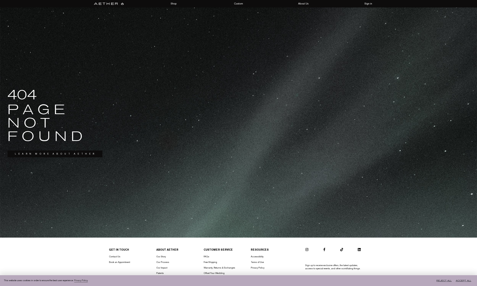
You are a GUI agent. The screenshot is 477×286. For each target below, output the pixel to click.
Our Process (162, 262)
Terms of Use (257, 262)
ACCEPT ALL (463, 280)
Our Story (161, 256)
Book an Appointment (119, 262)
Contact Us (114, 256)
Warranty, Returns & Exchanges (219, 267)
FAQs (206, 256)
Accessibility (257, 256)
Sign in (368, 3)
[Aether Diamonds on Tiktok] (341, 250)
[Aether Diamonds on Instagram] (306, 250)
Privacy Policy (257, 267)
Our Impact (161, 267)
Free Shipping (210, 262)
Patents (160, 273)
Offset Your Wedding (214, 273)
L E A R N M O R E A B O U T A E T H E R (55, 153)
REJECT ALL (444, 280)
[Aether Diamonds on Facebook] (324, 250)
